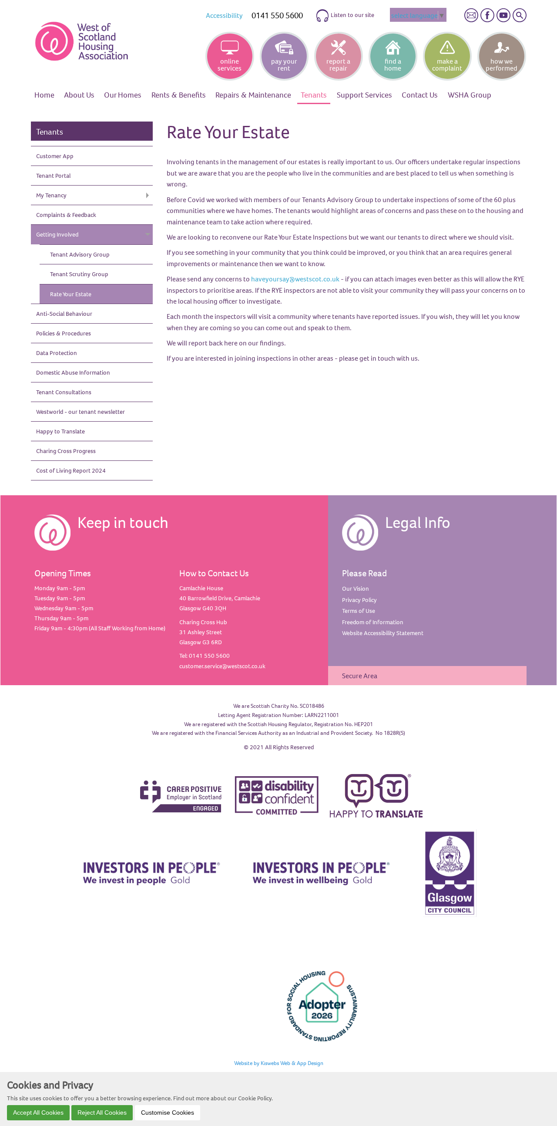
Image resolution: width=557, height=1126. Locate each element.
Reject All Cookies (102, 1112)
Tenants (49, 131)
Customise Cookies (167, 1112)
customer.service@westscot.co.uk (222, 666)
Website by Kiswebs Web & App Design (278, 1062)
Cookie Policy (255, 1098)
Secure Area (359, 675)
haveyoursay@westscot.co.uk (295, 278)
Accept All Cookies (38, 1112)
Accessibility (224, 15)
